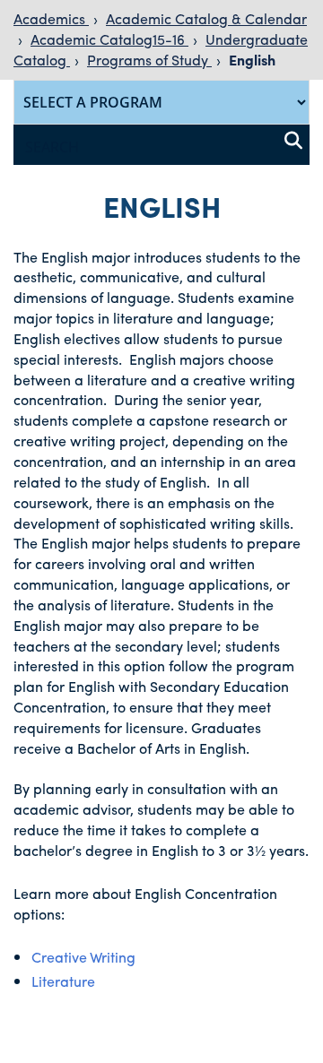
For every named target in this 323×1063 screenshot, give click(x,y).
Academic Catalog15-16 (109, 39)
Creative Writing (83, 956)
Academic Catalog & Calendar (206, 18)
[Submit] (293, 141)
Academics (51, 18)
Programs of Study (149, 59)
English (252, 59)
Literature (63, 981)
